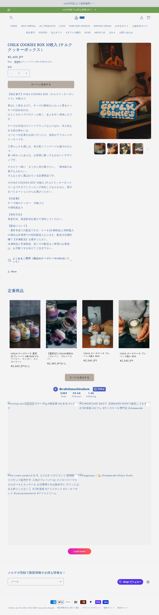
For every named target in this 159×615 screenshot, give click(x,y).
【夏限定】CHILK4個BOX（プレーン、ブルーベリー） (60, 356)
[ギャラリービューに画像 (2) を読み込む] (112, 148)
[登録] (60, 581)
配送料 (17, 61)
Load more (79, 551)
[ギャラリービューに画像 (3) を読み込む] (125, 148)
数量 (10, 67)
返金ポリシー (109, 607)
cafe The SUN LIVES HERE (26, 608)
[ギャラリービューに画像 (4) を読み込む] (137, 148)
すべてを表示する (79, 377)
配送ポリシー (123, 607)
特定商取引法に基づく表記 (68, 607)
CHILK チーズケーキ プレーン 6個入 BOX (97, 355)
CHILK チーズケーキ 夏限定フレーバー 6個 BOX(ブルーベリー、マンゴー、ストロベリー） (25, 357)
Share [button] (14, 271)
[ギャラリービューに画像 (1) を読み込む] (99, 148)
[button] (11, 17)
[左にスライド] (90, 148)
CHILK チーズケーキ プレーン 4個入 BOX (133, 355)
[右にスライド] (147, 148)
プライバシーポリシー (91, 607)
